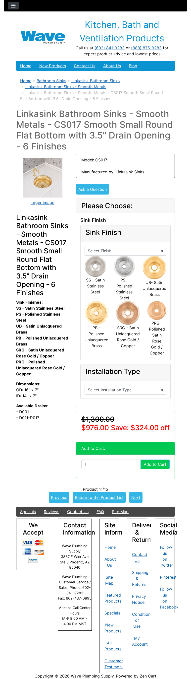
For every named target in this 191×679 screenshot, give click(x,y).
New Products (52, 65)
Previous (59, 497)
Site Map (120, 511)
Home (25, 65)
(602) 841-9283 (110, 47)
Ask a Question (92, 189)
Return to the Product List (99, 497)
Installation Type (113, 371)
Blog (133, 65)
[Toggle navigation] (13, 5)
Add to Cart (155, 464)
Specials (28, 511)
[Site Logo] (42, 37)
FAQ (100, 511)
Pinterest (168, 577)
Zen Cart (148, 676)
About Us (112, 65)
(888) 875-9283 (146, 47)
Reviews (51, 511)
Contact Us (84, 65)
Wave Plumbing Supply (92, 676)
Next (135, 497)
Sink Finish (103, 232)
